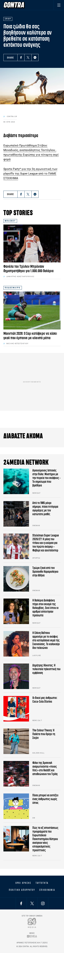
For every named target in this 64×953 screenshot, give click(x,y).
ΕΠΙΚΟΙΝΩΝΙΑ (47, 890)
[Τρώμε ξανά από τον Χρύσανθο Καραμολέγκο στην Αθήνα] (16, 579)
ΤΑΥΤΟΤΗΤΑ (42, 883)
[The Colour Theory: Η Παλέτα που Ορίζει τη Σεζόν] (16, 741)
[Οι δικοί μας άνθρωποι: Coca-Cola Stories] (16, 709)
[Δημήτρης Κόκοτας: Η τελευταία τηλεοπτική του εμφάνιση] (16, 676)
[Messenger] (35, 57)
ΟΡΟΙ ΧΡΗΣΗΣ (23, 883)
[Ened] (32, 936)
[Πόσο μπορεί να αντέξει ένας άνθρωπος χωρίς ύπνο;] (16, 806)
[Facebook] (21, 57)
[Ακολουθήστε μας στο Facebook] (21, 903)
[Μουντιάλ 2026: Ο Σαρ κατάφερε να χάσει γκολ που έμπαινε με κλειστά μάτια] (32, 310)
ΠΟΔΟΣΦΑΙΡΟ (12, 288)
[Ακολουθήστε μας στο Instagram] (43, 903)
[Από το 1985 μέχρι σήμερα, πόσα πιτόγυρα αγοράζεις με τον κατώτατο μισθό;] (16, 514)
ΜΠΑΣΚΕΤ (10, 221)
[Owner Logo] (32, 923)
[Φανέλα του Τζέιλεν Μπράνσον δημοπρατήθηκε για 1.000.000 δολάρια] (32, 243)
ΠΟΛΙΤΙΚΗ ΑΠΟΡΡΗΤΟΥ (22, 890)
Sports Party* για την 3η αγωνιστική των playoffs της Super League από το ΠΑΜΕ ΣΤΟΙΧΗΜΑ (30, 173)
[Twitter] (28, 57)
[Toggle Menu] (59, 5)
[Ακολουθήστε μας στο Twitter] (32, 903)
